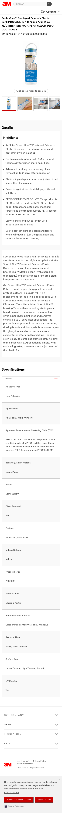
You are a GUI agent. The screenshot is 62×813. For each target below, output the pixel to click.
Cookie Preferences (24, 764)
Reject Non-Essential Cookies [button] (19, 800)
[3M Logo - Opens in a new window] (6, 4)
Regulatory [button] (13, 734)
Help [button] (7, 744)
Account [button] (51, 12)
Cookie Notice (11, 792)
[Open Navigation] (57, 4)
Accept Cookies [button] (44, 800)
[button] (14, 806)
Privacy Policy (39, 761)
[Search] (49, 4)
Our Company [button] (14, 715)
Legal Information (23, 761)
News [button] (8, 725)
